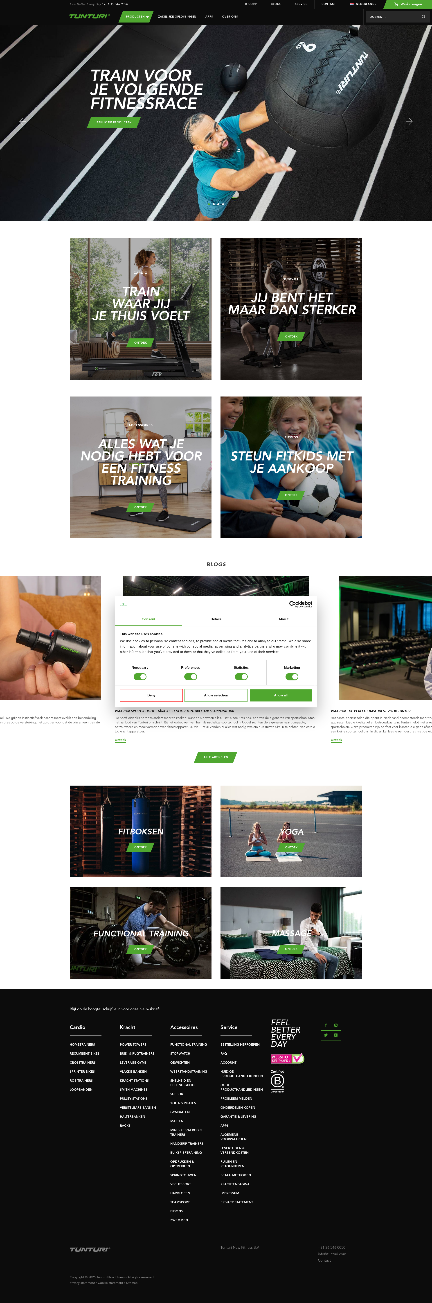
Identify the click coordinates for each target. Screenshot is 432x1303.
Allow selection (216, 695)
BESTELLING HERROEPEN (240, 1044)
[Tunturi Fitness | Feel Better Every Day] (90, 16)
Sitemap (132, 1283)
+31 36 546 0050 (115, 4)
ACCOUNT (228, 1062)
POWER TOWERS (133, 1044)
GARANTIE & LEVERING (238, 1116)
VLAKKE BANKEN (133, 1071)
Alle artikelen (216, 757)
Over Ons (230, 17)
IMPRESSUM (229, 1193)
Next (409, 121)
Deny (151, 695)
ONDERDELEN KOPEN (237, 1107)
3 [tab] (218, 204)
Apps (209, 17)
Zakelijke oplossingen (177, 17)
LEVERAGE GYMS (133, 1062)
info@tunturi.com (332, 1254)
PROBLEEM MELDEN (236, 1098)
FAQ (223, 1053)
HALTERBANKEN (132, 1116)
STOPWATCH (180, 1053)
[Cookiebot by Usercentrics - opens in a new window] (292, 604)
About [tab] (283, 619)
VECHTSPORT (180, 1184)
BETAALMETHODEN (235, 1175)
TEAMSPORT (180, 1202)
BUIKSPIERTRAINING (186, 1152)
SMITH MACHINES (133, 1089)
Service (301, 4)
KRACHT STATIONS (134, 1080)
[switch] (190, 676)
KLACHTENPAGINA (235, 1184)
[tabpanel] (216, 123)
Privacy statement (82, 1283)
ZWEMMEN (179, 1220)
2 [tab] (214, 204)
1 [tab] (209, 204)
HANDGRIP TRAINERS (186, 1143)
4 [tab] (223, 204)
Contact (329, 4)
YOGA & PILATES (183, 1103)
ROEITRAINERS (81, 1080)
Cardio (77, 1027)
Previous (22, 121)
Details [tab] (216, 619)
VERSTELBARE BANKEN (138, 1107)
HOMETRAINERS (82, 1044)
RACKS (125, 1125)
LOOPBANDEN (81, 1089)
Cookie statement (110, 1283)
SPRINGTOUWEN (183, 1175)
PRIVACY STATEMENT (236, 1202)
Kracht (127, 1027)
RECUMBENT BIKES (84, 1053)
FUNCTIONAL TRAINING (188, 1044)
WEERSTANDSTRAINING (188, 1071)
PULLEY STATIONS (133, 1098)
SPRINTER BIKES (82, 1071)
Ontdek (120, 740)
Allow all (281, 695)
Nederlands (366, 4)
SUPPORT (177, 1094)
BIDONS (176, 1211)
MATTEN (176, 1121)
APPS (224, 1125)
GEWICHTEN (180, 1062)
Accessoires (184, 1027)
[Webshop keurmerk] (316, 1059)
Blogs (276, 4)
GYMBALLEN (180, 1112)
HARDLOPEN (180, 1193)
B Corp (250, 4)
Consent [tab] (148, 619)
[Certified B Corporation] (316, 1081)
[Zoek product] (423, 17)
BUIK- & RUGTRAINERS (137, 1053)
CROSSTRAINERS (83, 1062)
